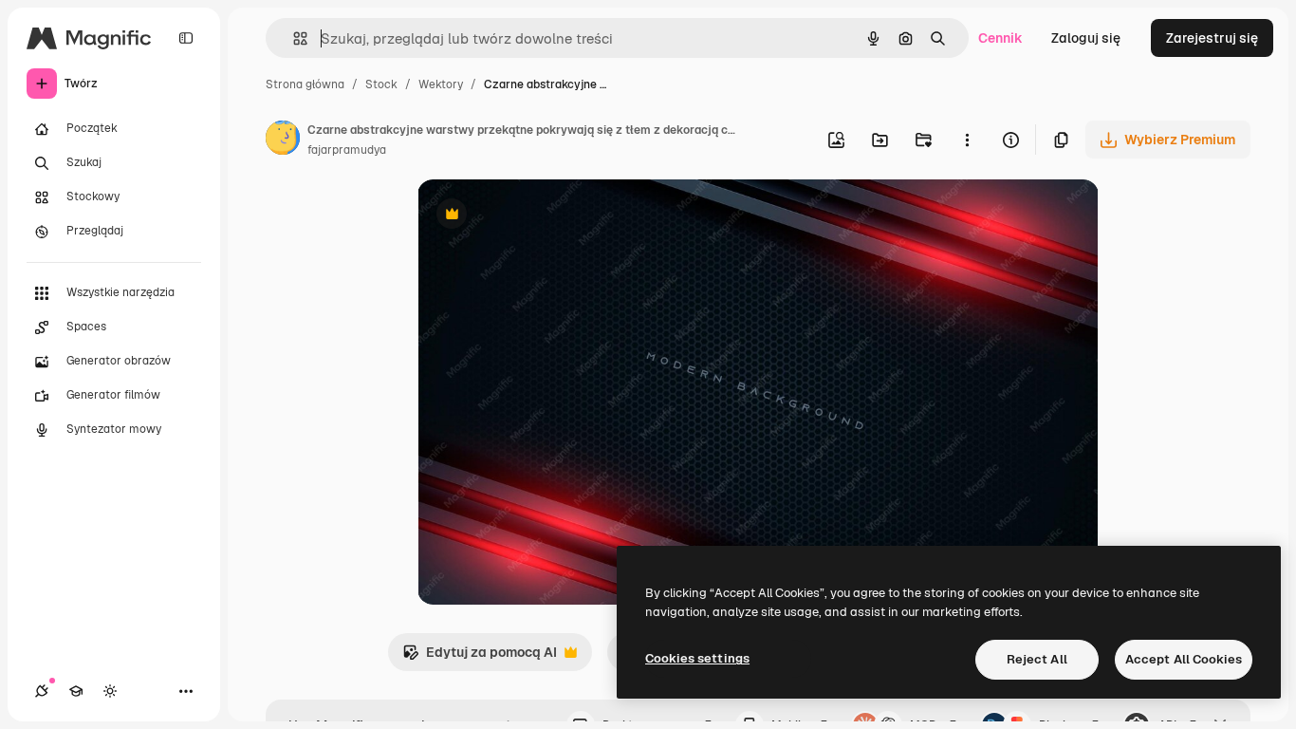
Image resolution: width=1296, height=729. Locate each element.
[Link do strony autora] (283, 140)
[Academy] (76, 691)
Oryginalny (548, 216)
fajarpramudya (346, 150)
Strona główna (305, 84)
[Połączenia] (42, 691)
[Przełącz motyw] (110, 691)
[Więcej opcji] (967, 140)
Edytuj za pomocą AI (479, 657)
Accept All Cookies (1183, 659)
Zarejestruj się (1212, 38)
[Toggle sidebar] (186, 38)
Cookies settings (697, 658)
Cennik (1000, 38)
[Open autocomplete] (293, 38)
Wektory (440, 84)
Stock (381, 84)
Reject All (1037, 659)
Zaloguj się (1085, 38)
